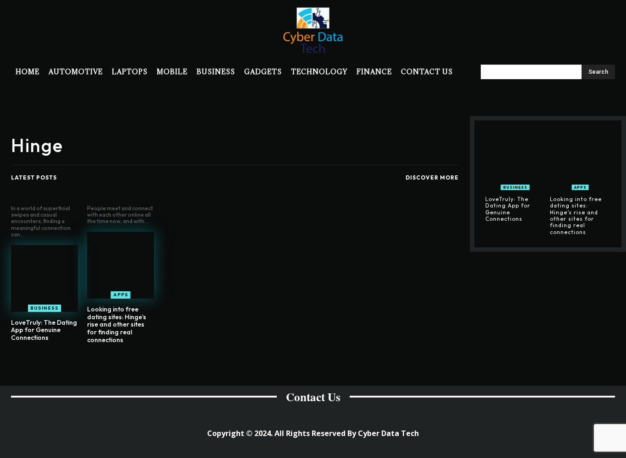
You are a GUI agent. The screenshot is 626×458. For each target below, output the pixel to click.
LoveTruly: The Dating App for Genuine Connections (44, 330)
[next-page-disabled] (240, 361)
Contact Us (313, 396)
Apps (120, 295)
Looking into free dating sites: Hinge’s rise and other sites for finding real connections (116, 324)
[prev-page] (225, 361)
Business (44, 308)
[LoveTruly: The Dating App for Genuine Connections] (44, 278)
